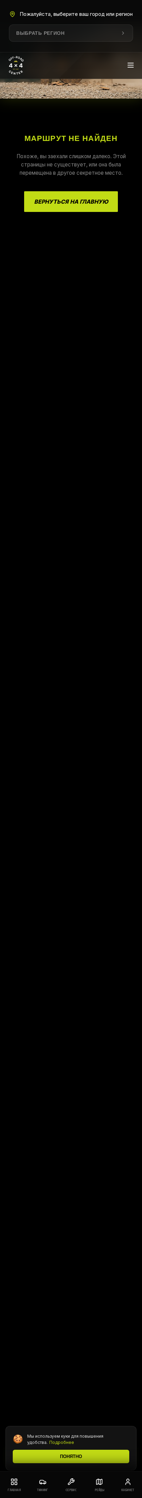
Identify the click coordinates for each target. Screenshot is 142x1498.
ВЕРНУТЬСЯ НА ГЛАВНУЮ (71, 201)
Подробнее (61, 1442)
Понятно (71, 1456)
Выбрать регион (40, 33)
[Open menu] (130, 65)
